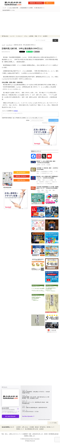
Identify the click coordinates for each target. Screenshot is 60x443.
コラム (25, 36)
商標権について (20, 429)
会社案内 (45, 36)
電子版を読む (5, 36)
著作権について (50, 427)
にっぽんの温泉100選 (13, 7)
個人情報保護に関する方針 (31, 429)
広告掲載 (31, 427)
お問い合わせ (25, 427)
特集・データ (38, 36)
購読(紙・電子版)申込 (36, 3)
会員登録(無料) (21, 172)
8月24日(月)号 (7, 187)
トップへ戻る (53, 422)
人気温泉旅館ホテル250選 (26, 7)
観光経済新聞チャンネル (9, 10)
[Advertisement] (30, 23)
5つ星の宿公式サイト (39, 7)
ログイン (50, 3)
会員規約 (41, 429)
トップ (4, 7)
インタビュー (19, 36)
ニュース (12, 36)
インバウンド (9, 44)
